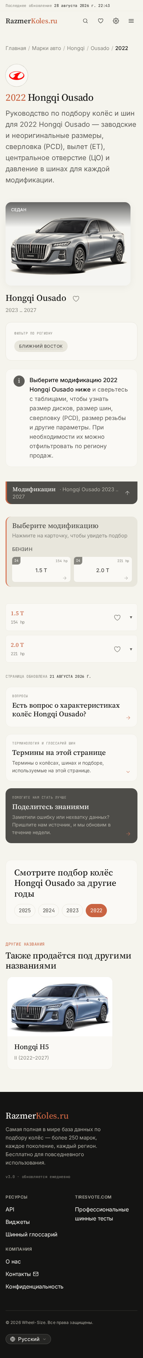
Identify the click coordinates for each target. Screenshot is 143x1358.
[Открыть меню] (131, 21)
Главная (16, 48)
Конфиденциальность (35, 1286)
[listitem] (60, 1023)
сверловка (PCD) (34, 146)
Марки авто (46, 48)
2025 (25, 910)
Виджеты (18, 1221)
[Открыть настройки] (116, 21)
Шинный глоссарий (31, 1234)
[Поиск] (85, 21)
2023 (72, 910)
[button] (71, 493)
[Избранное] (100, 21)
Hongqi (76, 48)
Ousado (100, 48)
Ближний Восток (41, 346)
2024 (49, 910)
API (10, 1209)
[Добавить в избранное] (76, 299)
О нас (13, 1261)
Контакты (18, 1273)
